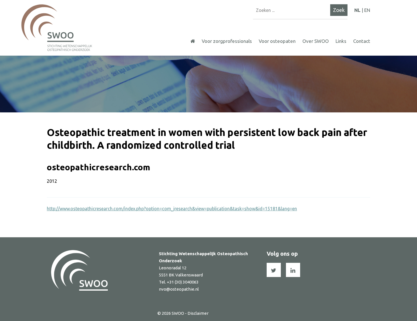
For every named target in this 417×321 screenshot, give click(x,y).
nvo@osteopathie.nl (179, 289)
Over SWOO (315, 41)
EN (367, 10)
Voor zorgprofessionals (227, 41)
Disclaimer (198, 313)
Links (341, 41)
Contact (361, 41)
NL (357, 10)
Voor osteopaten (277, 41)
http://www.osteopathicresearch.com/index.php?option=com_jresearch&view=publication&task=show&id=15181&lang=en (172, 208)
